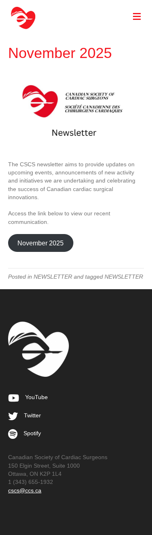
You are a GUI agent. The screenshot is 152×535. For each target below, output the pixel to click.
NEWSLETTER (53, 276)
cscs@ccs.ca (24, 490)
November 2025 (40, 243)
